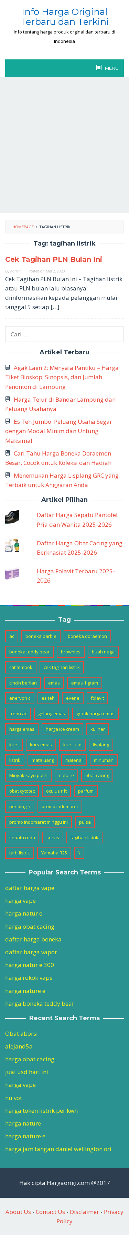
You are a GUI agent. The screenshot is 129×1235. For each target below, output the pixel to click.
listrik (14, 760)
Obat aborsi (21, 1033)
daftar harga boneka (33, 939)
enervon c (19, 698)
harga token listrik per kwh (41, 1110)
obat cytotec (22, 791)
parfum (86, 791)
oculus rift (56, 791)
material (74, 760)
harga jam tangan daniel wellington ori (58, 1149)
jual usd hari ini (26, 1072)
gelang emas (51, 713)
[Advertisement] (64, 145)
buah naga (103, 652)
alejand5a (19, 1046)
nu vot (13, 1098)
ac (11, 636)
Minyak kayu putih (28, 775)
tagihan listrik (84, 837)
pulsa (85, 822)
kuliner (97, 729)
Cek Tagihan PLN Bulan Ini (53, 259)
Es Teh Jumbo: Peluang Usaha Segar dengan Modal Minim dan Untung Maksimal (58, 431)
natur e (66, 775)
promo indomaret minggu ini (38, 822)
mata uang (43, 760)
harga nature (23, 1123)
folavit (97, 698)
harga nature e (25, 991)
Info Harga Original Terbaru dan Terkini (64, 16)
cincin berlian (23, 683)
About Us (18, 1212)
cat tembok (20, 667)
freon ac (18, 713)
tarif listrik (19, 853)
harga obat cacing (29, 926)
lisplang (101, 744)
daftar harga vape (29, 888)
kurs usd (72, 744)
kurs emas (41, 744)
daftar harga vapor (31, 952)
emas (54, 683)
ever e (72, 698)
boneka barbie (40, 636)
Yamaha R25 (54, 853)
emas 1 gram (84, 683)
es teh (48, 698)
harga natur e (23, 913)
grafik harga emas (95, 713)
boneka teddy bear (29, 652)
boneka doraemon (87, 636)
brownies (70, 652)
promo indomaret (60, 806)
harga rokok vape (29, 978)
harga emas (21, 729)
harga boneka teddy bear (39, 1003)
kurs (14, 744)
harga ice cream (62, 729)
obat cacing (97, 775)
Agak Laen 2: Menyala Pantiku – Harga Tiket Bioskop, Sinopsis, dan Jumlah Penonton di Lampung (62, 377)
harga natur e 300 (29, 965)
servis (52, 837)
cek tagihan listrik (62, 667)
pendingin (19, 806)
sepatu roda (22, 837)
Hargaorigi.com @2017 (78, 1183)
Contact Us (50, 1212)
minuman (104, 760)
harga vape (20, 900)
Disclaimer (84, 1212)
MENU (111, 68)
